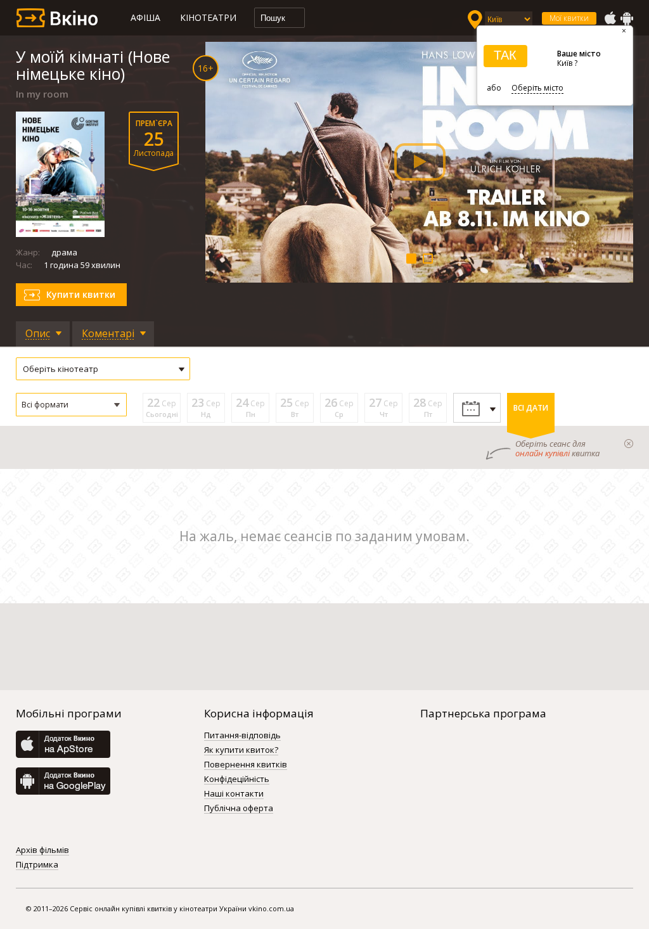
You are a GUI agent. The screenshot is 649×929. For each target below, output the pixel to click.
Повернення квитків (245, 765)
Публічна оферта (238, 809)
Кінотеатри (208, 17)
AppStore (609, 18)
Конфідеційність (236, 779)
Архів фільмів (42, 850)
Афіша (145, 17)
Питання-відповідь (242, 736)
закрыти (628, 443)
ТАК (505, 55)
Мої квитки (569, 18)
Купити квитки (80, 294)
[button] (71, 404)
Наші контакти (234, 794)
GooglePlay (626, 18)
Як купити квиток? (241, 750)
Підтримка (37, 865)
